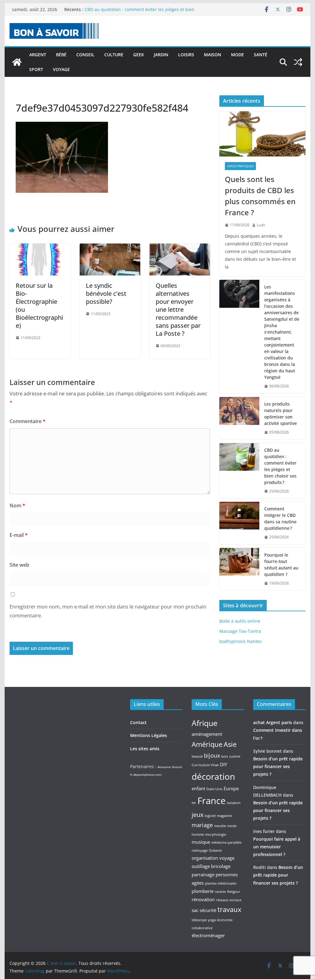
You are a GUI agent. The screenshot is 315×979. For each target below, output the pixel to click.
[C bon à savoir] (17, 62)
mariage (202, 825)
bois (224, 756)
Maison (212, 54)
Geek (138, 54)
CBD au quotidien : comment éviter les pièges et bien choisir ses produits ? (280, 466)
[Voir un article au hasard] (298, 62)
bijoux (212, 755)
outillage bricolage (211, 866)
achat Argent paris (272, 722)
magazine (224, 816)
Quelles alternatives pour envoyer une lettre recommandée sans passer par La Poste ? (178, 309)
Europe (231, 788)
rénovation (203, 899)
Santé (260, 54)
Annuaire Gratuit (170, 767)
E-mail (19, 535)
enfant (198, 788)
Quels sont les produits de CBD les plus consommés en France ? (260, 195)
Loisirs (186, 54)
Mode (237, 54)
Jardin (161, 54)
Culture (113, 54)
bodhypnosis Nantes (240, 641)
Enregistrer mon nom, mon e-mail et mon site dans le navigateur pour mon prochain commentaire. (108, 611)
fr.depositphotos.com (145, 774)
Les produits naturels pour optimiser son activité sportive (280, 413)
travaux (229, 909)
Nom (17, 505)
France (211, 801)
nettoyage (200, 850)
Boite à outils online (239, 621)
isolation (234, 803)
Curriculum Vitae (205, 765)
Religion (233, 892)
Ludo (261, 225)
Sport (36, 69)
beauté (197, 756)
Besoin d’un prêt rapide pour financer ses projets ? (278, 766)
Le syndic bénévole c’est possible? (106, 293)
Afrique (204, 723)
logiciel (210, 816)
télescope (199, 920)
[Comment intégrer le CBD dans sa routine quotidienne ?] (239, 523)
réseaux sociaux (228, 900)
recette (220, 892)
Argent (37, 54)
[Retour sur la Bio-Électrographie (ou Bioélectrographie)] (40, 247)
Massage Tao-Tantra (240, 631)
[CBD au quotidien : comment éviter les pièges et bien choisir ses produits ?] (239, 470)
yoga (212, 920)
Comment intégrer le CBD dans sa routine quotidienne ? (280, 518)
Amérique (207, 744)
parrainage (203, 874)
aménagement (207, 734)
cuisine (234, 756)
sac (195, 910)
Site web (19, 564)
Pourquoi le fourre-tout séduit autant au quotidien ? (281, 564)
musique (201, 842)
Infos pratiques (240, 166)
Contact (138, 722)
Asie (230, 744)
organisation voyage (213, 858)
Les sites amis (144, 748)
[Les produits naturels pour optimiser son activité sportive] (239, 418)
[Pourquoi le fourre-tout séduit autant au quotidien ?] (239, 569)
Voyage (61, 69)
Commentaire (28, 421)
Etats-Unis (214, 789)
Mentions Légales (148, 735)
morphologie (215, 834)
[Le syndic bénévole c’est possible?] (110, 247)
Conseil (85, 54)
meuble (220, 826)
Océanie (215, 850)
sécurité (208, 910)
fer (194, 803)
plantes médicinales (220, 883)
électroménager (208, 935)
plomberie (202, 891)
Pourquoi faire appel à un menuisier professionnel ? (276, 846)
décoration (213, 776)
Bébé (61, 54)
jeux (197, 814)
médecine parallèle (226, 842)
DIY (223, 764)
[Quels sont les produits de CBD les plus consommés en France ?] (262, 134)
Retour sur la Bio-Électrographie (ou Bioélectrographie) (39, 305)
